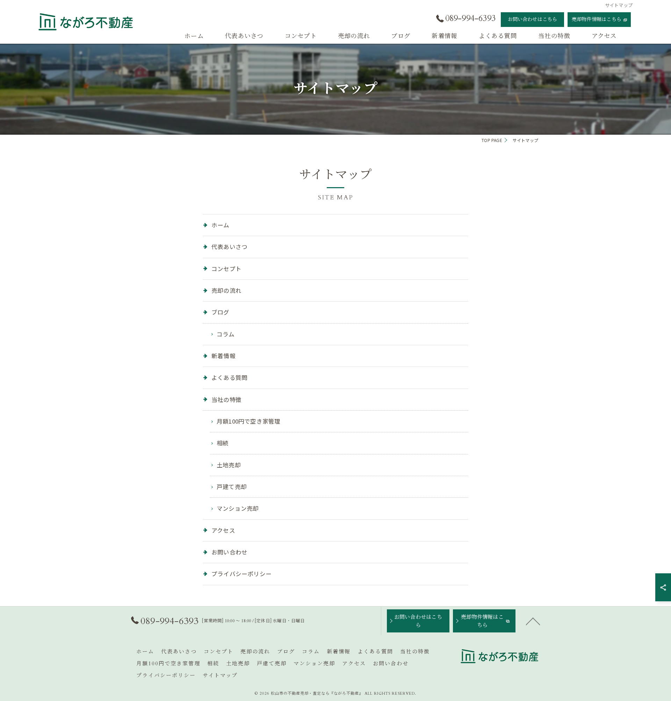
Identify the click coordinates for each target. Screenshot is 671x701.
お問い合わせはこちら (532, 19)
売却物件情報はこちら (596, 19)
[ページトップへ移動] (533, 621)
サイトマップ (220, 675)
